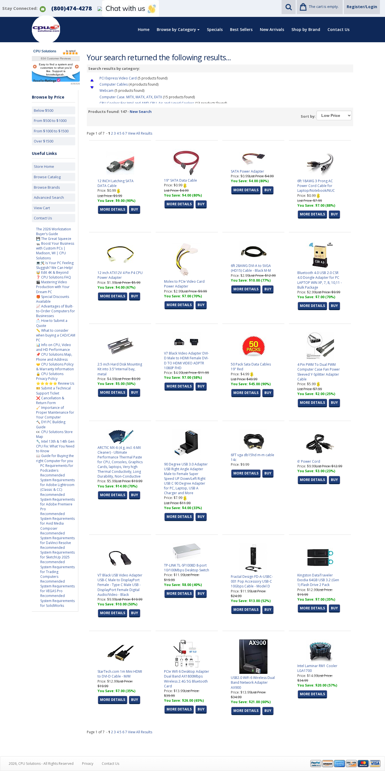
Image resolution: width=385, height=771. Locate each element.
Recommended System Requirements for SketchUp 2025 (57, 552)
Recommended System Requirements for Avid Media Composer (57, 521)
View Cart (42, 207)
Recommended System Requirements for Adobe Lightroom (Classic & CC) (57, 482)
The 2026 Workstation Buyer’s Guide (53, 231)
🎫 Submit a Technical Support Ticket (53, 390)
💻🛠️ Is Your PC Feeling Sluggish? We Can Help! (55, 265)
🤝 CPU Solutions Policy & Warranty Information (55, 366)
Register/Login (362, 6)
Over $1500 (43, 141)
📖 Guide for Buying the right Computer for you (55, 458)
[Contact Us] (43, 8)
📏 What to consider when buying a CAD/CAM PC (55, 335)
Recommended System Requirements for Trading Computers (57, 569)
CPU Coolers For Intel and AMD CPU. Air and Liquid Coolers (146, 103)
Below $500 (43, 110)
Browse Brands (47, 187)
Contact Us (338, 29)
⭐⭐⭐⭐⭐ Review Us (55, 383)
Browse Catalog (47, 176)
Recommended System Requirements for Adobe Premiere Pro (57, 501)
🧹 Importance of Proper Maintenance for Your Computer (55, 412)
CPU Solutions (44, 51)
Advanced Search (49, 197)
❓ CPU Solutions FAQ (53, 277)
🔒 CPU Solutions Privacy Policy (49, 376)
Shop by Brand (305, 29)
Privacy (87, 763)
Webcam (106, 90)
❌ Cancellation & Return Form (50, 400)
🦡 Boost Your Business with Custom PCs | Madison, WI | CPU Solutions (55, 250)
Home (143, 29)
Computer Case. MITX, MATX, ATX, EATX (130, 97)
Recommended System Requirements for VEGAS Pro (57, 586)
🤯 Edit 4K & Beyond (52, 272)
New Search (141, 111)
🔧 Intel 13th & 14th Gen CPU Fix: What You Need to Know (55, 446)
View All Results (140, 133)
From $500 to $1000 (50, 120)
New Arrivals (272, 29)
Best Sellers (241, 29)
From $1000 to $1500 (51, 130)
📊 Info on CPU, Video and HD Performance (53, 347)
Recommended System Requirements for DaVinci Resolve (57, 538)
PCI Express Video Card (118, 78)
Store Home (44, 166)
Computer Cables (113, 84)
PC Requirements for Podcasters (56, 468)
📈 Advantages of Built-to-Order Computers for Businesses (55, 311)
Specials (215, 29)
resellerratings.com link (47, 80)
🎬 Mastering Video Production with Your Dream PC (53, 287)
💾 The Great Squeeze (53, 238)
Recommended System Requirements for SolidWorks (57, 600)
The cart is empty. (324, 6)
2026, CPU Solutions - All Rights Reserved (41, 763)
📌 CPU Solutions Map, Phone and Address (54, 357)
